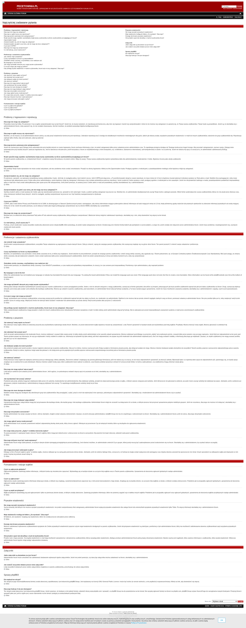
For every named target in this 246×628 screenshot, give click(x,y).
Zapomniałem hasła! (10, 40)
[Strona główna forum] (5, 3)
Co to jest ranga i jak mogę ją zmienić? (16, 66)
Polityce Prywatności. (139, 623)
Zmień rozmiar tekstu (240, 13)
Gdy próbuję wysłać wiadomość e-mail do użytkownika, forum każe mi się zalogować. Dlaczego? (34, 68)
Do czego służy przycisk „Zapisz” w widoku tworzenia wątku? (23, 95)
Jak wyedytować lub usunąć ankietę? (15, 85)
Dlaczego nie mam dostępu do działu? (15, 87)
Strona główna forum (17, 13)
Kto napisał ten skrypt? (132, 53)
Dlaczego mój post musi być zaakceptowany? (18, 97)
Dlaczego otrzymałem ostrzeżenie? (15, 91)
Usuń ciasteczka (217, 606)
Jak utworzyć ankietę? (11, 81)
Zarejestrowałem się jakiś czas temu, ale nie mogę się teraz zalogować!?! (26, 44)
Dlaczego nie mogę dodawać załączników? (17, 89)
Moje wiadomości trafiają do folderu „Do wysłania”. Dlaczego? (144, 34)
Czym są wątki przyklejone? (12, 109)
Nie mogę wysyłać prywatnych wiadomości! (139, 32)
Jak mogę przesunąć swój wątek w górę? (17, 99)
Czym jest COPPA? (10, 46)
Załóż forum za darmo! (130, 613)
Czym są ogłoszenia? (10, 107)
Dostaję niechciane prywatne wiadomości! (138, 36)
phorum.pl (131, 611)
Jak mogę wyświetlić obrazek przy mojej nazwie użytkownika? (23, 64)
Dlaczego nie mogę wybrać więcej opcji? (16, 83)
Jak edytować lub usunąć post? (14, 77)
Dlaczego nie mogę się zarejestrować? (16, 48)
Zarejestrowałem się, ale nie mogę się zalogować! (19, 42)
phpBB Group (75, 582)
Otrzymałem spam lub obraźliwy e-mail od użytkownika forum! (144, 38)
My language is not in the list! (13, 62)
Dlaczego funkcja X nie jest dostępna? (137, 55)
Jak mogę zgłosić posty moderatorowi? (16, 93)
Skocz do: (208, 601)
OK (222, 620)
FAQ (219, 17)
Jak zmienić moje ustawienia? (13, 56)
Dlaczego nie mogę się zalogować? (15, 32)
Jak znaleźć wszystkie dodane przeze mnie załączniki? (142, 47)
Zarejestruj (228, 17)
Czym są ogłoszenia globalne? (13, 106)
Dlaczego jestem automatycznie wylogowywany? (19, 36)
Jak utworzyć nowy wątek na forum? (15, 75)
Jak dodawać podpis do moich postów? (16, 79)
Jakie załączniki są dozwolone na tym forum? (139, 44)
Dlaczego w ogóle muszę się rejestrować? (17, 34)
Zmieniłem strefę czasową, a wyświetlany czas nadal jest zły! (23, 60)
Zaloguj (238, 17)
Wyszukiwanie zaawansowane (232, 8)
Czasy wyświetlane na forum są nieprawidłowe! (18, 58)
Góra (7, 128)
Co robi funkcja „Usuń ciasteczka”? (15, 50)
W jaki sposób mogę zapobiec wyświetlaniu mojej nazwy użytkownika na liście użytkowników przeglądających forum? (40, 38)
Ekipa (207, 606)
